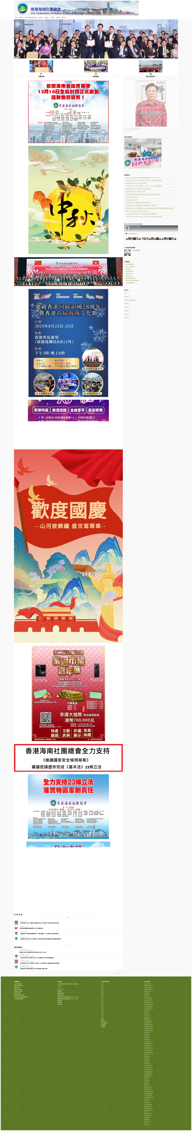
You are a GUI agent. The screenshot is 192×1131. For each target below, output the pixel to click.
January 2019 (147, 1115)
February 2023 (148, 1043)
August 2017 (147, 1121)
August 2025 (147, 991)
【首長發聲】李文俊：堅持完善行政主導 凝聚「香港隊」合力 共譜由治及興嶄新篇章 (143, 164)
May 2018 (147, 1117)
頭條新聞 (103, 1026)
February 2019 (148, 1114)
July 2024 (146, 1012)
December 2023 (148, 1024)
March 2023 (147, 1041)
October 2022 (148, 1050)
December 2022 (148, 1047)
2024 (102, 1008)
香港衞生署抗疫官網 (131, 262)
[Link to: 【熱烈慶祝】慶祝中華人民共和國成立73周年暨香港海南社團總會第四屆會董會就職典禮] (16, 938)
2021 (102, 997)
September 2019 (148, 1110)
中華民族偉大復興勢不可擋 (131, 181)
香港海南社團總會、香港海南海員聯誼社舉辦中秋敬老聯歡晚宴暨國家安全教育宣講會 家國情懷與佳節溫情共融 (149, 192)
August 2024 (147, 1010)
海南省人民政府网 (130, 250)
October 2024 (148, 1006)
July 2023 (146, 1034)
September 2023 (148, 1030)
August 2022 (147, 1054)
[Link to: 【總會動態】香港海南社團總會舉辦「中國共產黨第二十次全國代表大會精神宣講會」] (16, 933)
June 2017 (147, 1123)
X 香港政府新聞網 (130, 266)
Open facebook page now (132, 217)
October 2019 (148, 1108)
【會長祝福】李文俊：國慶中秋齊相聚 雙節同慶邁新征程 (137, 186)
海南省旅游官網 (129, 255)
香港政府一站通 (129, 257)
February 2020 (148, 1104)
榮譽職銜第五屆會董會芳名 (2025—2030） (68, 997)
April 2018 (147, 1119)
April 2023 (147, 1039)
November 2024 (148, 1004)
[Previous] (17, 39)
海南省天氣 (128, 253)
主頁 (126, 277)
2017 (102, 984)
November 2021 (148, 1071)
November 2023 (148, 1026)
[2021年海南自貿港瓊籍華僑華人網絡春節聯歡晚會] (151, 101)
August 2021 (147, 1076)
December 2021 (148, 1069)
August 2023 (147, 1032)
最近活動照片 (60, 995)
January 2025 (147, 1000)
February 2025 (148, 999)
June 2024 (147, 1013)
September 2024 (148, 1008)
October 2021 (148, 1073)
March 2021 (147, 1086)
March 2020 (147, 1102)
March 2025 (147, 997)
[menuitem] (16, 17)
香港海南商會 (129, 259)
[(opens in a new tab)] (16, 922)
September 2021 (148, 1075)
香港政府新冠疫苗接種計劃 (132, 264)
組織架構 (127, 287)
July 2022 (146, 1056)
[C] (151, 66)
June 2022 (147, 1058)
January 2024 (147, 1023)
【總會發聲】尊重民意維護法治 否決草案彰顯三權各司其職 (33, 968)
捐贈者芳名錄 (60, 993)
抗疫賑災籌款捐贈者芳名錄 (130, 284)
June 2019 (147, 1112)
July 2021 (146, 1078)
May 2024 (147, 1015)
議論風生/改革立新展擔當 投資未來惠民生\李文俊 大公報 (33, 952)
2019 (102, 989)
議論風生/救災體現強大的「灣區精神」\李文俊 (135, 175)
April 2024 (147, 1017)
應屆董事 (127, 280)
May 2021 (147, 1082)
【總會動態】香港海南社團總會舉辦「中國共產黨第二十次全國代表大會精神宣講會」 (40, 933)
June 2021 (147, 1080)
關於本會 (127, 301)
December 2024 (148, 1002)
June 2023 (147, 1036)
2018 (102, 986)
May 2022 (147, 1060)
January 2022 (147, 1067)
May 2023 (147, 1037)
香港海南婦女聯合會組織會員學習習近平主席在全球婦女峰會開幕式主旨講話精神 (142, 178)
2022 (102, 1000)
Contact (59, 986)
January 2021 (147, 1089)
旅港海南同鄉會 (129, 248)
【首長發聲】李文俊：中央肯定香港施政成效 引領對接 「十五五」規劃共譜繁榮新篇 (143, 170)
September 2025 (148, 989)
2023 (102, 1004)
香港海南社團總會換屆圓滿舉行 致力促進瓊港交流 (31, 928)
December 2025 (148, 986)
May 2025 (147, 993)
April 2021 (147, 1084)
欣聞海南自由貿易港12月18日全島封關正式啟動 (135, 167)
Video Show (60, 989)
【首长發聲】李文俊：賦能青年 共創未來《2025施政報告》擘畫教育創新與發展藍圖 (39, 963)
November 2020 (148, 1093)
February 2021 (148, 1088)
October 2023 (148, 1028)
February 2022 (148, 1065)
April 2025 (147, 995)
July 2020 (146, 1101)
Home (59, 987)
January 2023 (147, 1045)
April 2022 (147, 1062)
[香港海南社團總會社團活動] (96, 66)
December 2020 (148, 1091)
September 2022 (148, 1052)
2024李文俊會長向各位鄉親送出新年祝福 (67, 984)
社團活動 (32, 950)
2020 (102, 993)
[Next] (174, 39)
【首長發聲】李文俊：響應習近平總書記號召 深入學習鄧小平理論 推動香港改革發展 (39, 923)
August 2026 (147, 984)
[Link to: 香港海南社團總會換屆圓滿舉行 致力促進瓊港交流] (16, 928)
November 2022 (148, 1049)
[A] (41, 66)
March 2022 (147, 1063)
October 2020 (148, 1095)
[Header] (76, 8)
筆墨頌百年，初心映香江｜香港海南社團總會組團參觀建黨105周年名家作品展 (142, 161)
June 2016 (147, 1125)
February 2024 (148, 1021)
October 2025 (148, 987)
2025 (22, 950)
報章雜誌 (28, 950)
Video (102, 1019)
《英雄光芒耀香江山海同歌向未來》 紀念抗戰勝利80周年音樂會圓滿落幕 (37, 957)
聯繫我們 (127, 298)
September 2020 (148, 1097)
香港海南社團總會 (135, 211)
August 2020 (147, 1099)
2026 (102, 1015)
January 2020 (147, 1106)
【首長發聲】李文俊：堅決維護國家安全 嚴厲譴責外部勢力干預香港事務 (141, 189)
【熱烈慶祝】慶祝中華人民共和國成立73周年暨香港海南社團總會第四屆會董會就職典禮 (40, 939)
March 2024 (147, 1019)
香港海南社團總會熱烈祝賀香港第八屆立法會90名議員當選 (138, 172)
